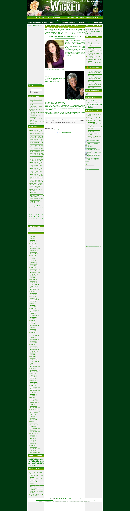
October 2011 (33, 409)
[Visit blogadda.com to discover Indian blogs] (93, 151)
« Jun (29, 223)
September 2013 (33, 370)
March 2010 (33, 442)
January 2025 (33, 265)
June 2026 (32, 236)
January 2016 (33, 332)
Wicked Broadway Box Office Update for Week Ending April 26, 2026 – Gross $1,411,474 (37, 150)
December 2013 (33, 365)
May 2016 (32, 327)
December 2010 (33, 426)
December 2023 (33, 288)
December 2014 (33, 346)
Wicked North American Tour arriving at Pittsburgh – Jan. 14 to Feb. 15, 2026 (37, 195)
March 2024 (33, 282)
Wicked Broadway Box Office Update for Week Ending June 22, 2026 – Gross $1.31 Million (37, 132)
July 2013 (32, 373)
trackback (64, 122)
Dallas (82, 105)
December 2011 (33, 406)
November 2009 (33, 448)
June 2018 (32, 318)
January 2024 (33, 286)
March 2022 (33, 303)
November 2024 (33, 269)
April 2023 (32, 296)
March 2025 (33, 262)
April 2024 (32, 281)
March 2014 (33, 359)
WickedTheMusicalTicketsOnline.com (44, 500)
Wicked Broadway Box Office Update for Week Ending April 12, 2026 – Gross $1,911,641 (37, 154)
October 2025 (33, 250)
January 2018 (33, 320)
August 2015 (33, 341)
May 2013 (32, 377)
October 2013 (33, 368)
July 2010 (32, 435)
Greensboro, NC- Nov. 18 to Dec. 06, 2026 (36, 116)
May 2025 (32, 258)
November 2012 (33, 387)
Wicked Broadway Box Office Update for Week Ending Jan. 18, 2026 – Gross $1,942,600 (36, 180)
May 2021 (32, 305)
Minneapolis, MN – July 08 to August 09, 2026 (36, 106)
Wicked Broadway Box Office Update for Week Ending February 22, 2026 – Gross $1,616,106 (36, 164)
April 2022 (32, 301)
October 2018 (33, 313)
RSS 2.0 (82, 120)
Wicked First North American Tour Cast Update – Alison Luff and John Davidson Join (62, 26)
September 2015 (33, 339)
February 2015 (33, 342)
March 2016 (33, 329)
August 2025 (33, 253)
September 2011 (33, 411)
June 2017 (32, 322)
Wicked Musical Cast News (68, 112)
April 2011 (32, 419)
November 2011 (33, 407)
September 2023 (33, 293)
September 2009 (33, 452)
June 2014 (32, 354)
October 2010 (33, 430)
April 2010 (32, 440)
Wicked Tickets (40, 17)
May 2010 (32, 438)
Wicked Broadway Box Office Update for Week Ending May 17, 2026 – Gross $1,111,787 (36, 141)
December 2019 (33, 308)
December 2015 (33, 334)
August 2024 (33, 274)
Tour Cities (70, 17)
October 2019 (33, 311)
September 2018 (33, 315)
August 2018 (33, 317)
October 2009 (33, 450)
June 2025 (32, 257)
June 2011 (32, 416)
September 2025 (33, 252)
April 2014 (32, 358)
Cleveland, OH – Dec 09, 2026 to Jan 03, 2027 (37, 122)
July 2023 (32, 294)
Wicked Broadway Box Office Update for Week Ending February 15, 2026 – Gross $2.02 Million (36, 170)
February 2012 (33, 402)
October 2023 (33, 291)
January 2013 (33, 383)
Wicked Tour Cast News (58, 113)
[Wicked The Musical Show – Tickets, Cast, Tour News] (93, 143)
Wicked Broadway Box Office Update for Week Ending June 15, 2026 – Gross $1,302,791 (36, 136)
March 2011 (33, 421)
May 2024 (32, 279)
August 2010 (33, 433)
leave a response (57, 122)
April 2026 (32, 240)
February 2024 (33, 284)
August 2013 (33, 371)
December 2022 (33, 298)
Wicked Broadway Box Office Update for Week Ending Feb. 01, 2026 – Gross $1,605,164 (36, 176)
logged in (53, 129)
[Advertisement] (36, 54)
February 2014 (33, 361)
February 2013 (33, 382)
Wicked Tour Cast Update (71, 113)
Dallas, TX (55, 22)
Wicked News (94, 67)
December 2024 (33, 267)
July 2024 (32, 276)
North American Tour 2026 (56, 17)
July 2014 (32, 353)
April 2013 (32, 378)
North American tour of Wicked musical (73, 29)
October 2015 (33, 337)
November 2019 (33, 310)
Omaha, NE (87, 22)
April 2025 (32, 260)
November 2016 (33, 325)
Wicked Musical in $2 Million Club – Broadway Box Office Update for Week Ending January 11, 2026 (36, 185)
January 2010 (33, 445)
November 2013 (33, 366)
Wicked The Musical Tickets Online (64, 498)
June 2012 (32, 395)
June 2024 (32, 277)
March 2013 (33, 380)
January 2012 (33, 404)
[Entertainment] (89, 146)
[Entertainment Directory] (89, 145)
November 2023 (33, 289)
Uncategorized (49, 120)
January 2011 (33, 424)
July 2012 (32, 394)
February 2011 (33, 423)
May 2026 (32, 238)
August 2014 (33, 351)
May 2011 (32, 418)
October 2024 (33, 270)
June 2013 (32, 375)
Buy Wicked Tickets (92, 17)
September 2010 (33, 431)
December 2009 (33, 447)
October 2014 (33, 347)
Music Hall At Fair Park (51, 105)
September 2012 (33, 390)
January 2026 (33, 245)
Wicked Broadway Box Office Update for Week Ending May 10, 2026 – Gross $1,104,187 (36, 145)
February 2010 (33, 443)
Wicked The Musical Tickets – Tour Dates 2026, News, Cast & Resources (72, 1)
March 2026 (33, 241)
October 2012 (33, 389)
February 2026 (33, 243)
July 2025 (32, 255)
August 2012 (33, 392)
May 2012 (32, 397)
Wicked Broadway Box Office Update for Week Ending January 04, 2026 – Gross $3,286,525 (36, 200)
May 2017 (32, 323)
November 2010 (33, 428)
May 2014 (32, 356)
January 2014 (33, 363)
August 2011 (33, 412)
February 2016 (33, 330)
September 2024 (33, 272)
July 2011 (32, 414)
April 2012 (32, 399)
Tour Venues (80, 17)
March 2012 (33, 400)
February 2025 (33, 264)
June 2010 (32, 436)
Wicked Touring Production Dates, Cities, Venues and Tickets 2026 (36, 191)
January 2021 (33, 306)
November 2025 (33, 248)
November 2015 (33, 335)
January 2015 (33, 344)
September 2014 (33, 349)
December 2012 (33, 385)
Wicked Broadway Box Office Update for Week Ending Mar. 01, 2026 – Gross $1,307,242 (36, 159)
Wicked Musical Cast (54, 112)
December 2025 (33, 246)
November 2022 (33, 300)
